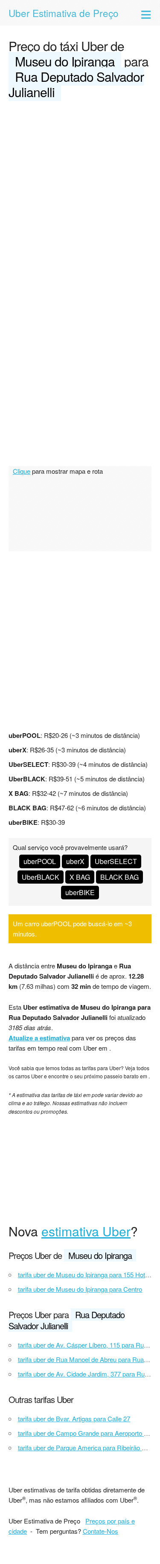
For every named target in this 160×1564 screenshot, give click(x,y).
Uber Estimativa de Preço (64, 13)
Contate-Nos (100, 1531)
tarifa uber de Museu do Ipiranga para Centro (80, 1289)
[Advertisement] (80, 192)
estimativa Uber (86, 1231)
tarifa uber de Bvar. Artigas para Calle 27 (74, 1418)
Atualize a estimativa (39, 1038)
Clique (21, 471)
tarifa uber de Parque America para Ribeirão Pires (87, 1447)
